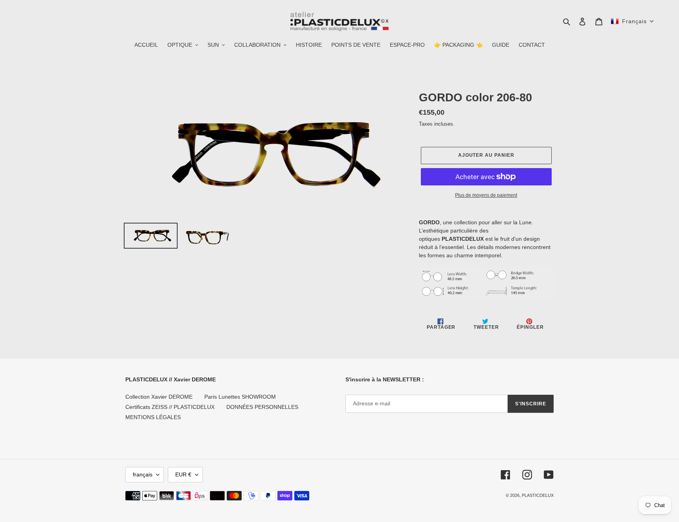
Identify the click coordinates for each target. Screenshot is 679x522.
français (142, 474)
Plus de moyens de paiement (486, 195)
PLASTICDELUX (538, 495)
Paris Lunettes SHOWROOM (240, 397)
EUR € (183, 474)
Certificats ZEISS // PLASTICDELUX (170, 407)
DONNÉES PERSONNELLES (262, 407)
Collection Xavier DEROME (159, 397)
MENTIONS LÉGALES (153, 417)
